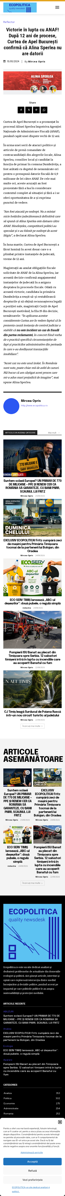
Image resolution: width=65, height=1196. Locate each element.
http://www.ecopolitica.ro (34, 405)
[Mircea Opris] (11, 406)
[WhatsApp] (44, 110)
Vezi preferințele (32, 1179)
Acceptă (32, 1161)
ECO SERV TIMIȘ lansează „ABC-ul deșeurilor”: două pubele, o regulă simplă (18, 854)
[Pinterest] (36, 110)
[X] (28, 110)
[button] (60, 1122)
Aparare (7, 1059)
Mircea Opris (36, 61)
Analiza (7, 1028)
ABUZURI (8, 1011)
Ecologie (8, 1046)
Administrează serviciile (32, 1152)
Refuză (32, 1170)
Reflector (9, 22)
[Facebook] (21, 110)
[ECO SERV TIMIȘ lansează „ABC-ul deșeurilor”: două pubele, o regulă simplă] (32, 577)
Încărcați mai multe (31, 726)
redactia (26, 608)
